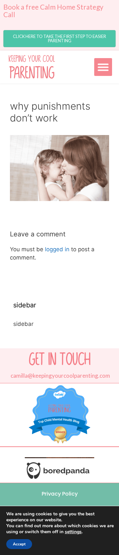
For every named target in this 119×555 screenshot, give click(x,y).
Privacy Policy (60, 494)
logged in (57, 249)
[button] (59, 38)
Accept (19, 544)
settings (73, 532)
